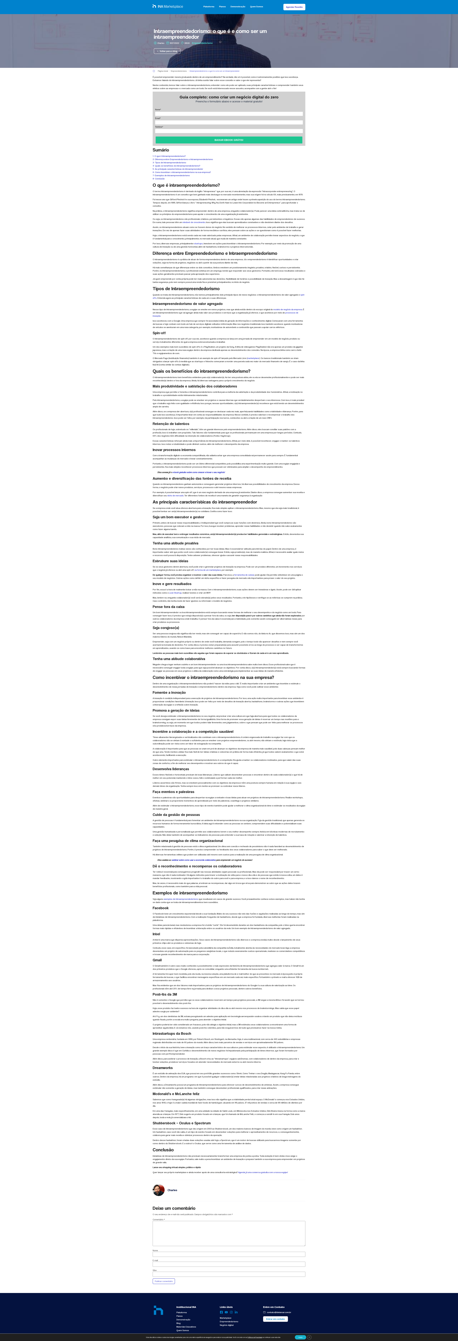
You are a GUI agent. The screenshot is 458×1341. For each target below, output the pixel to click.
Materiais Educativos (186, 1326)
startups (198, 243)
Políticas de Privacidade (254, 1337)
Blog (178, 1323)
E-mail (155, 1260)
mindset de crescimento (193, 222)
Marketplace (225, 1318)
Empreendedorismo (202, 43)
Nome (155, 1250)
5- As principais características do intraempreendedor (178, 169)
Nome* (158, 110)
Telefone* (159, 127)
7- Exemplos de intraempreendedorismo (171, 175)
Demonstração (238, 6)
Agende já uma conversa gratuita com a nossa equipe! (263, 1172)
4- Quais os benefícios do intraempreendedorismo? (177, 165)
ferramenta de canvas (244, 575)
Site (155, 1270)
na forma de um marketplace (207, 570)
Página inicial (163, 71)
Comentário (159, 1219)
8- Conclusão (159, 178)
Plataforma (208, 6)
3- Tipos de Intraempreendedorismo (169, 162)
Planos (222, 6)
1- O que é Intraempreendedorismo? (169, 156)
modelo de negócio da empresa (287, 309)
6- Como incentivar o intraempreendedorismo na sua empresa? (182, 172)
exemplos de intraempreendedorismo (181, 899)
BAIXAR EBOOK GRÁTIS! (229, 140)
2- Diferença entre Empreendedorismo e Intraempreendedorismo (183, 159)
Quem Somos (256, 6)
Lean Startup (175, 592)
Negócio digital (226, 1325)
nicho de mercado (175, 495)
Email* (158, 118)
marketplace (253, 358)
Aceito (300, 1337)
